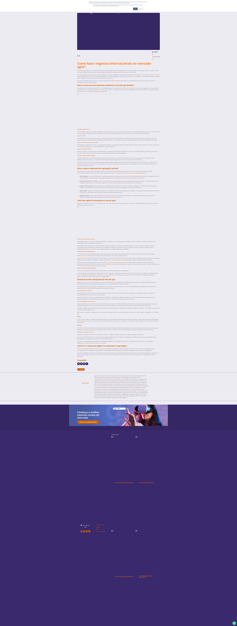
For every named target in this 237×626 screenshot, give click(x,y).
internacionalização (116, 80)
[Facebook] (82, 531)
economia (99, 133)
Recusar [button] (140, 8)
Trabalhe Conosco (101, 531)
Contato (98, 527)
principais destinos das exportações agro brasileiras (130, 173)
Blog (97, 529)
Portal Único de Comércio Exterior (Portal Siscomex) (114, 262)
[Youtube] (84, 531)
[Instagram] (89, 531)
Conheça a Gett (100, 525)
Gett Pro (80, 348)
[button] (78, 363)
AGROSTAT (96, 90)
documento (83, 258)
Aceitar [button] (135, 8)
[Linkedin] (87, 531)
